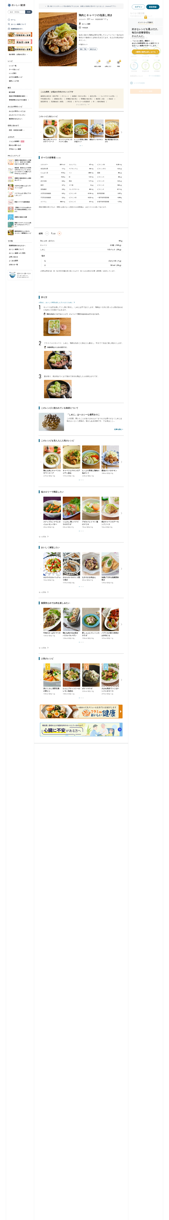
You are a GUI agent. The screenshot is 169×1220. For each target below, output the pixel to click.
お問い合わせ (13, 257)
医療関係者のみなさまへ (17, 245)
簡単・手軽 (83, 49)
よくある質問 (13, 261)
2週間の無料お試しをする (146, 52)
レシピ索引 (12, 73)
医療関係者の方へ (17, 29)
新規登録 (152, 7)
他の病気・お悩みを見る (17, 54)
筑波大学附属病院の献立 (17, 96)
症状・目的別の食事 (15, 130)
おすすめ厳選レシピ (15, 77)
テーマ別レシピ (14, 69)
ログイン (138, 7)
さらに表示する (81, 104)
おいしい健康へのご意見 (17, 253)
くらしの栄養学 (14, 141)
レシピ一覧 (12, 66)
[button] (80, 145)
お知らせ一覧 (13, 264)
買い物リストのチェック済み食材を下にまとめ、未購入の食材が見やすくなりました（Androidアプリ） (82, 6)
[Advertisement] (81, 79)
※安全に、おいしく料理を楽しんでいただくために (56, 302)
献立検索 (12, 92)
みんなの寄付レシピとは (17, 111)
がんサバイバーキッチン (17, 115)
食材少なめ (93, 49)
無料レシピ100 (14, 81)
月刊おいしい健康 (15, 149)
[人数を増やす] (59, 233)
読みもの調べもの (15, 145)
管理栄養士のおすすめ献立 (18, 100)
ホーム (13, 20)
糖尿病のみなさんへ (15, 119)
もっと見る (42, 537)
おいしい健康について (18, 24)
